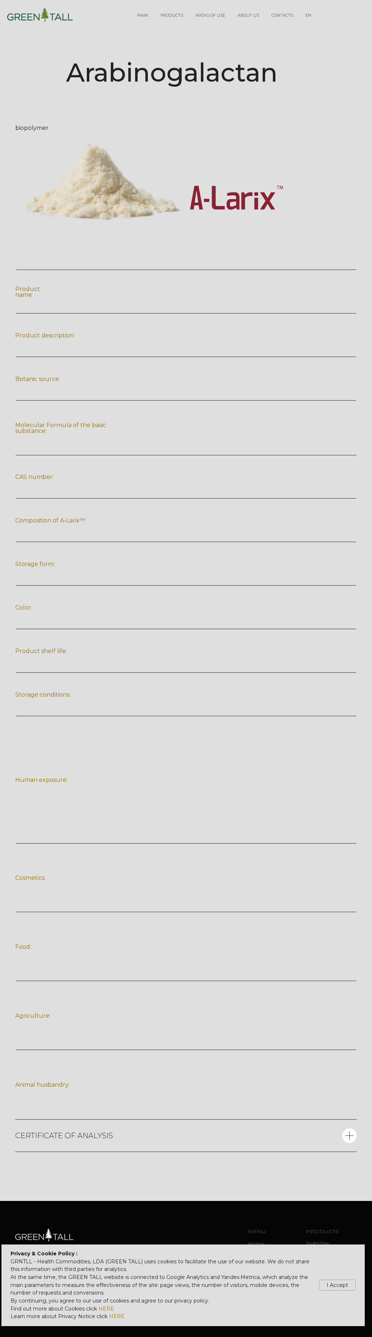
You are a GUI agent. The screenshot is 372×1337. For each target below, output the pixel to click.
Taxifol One (317, 1243)
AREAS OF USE (210, 15)
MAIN (142, 15)
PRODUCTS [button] (172, 15)
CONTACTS (282, 15)
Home (256, 1243)
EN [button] (308, 15)
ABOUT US (248, 15)
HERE (106, 1308)
